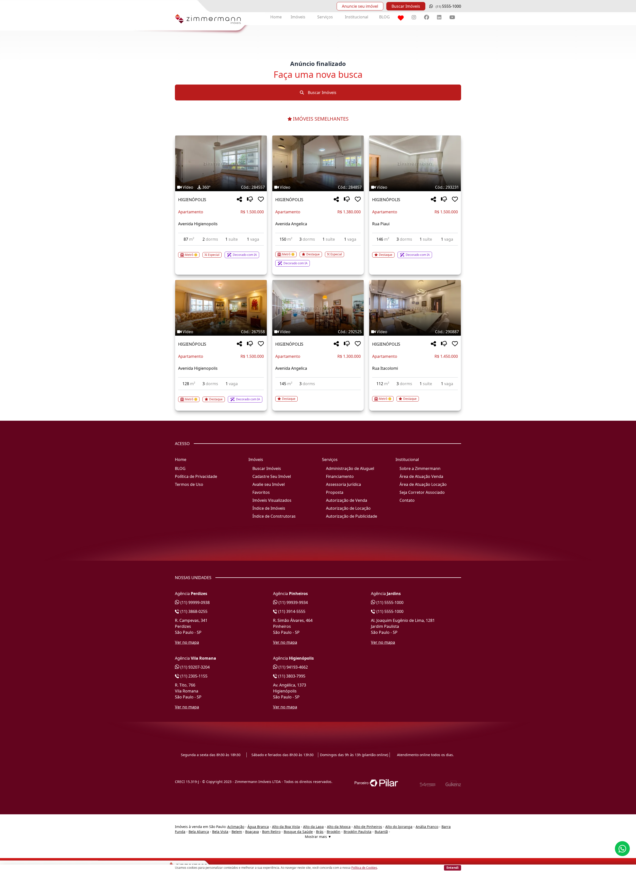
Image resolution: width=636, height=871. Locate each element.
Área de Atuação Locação (423, 484)
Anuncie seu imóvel (360, 6)
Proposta (334, 492)
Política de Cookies (364, 868)
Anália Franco (427, 826)
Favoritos (261, 492)
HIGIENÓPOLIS (192, 199)
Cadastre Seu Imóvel (271, 476)
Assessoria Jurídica (343, 484)
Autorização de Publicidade (351, 516)
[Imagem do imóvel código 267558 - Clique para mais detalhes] (221, 308)
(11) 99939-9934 (293, 602)
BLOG (384, 17)
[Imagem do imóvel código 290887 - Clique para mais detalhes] (415, 308)
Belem (237, 831)
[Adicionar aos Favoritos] (261, 199)
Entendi (452, 867)
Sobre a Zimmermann (419, 468)
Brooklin (333, 831)
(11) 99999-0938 (194, 602)
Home (276, 17)
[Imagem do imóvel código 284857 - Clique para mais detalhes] (318, 163)
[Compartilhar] (239, 199)
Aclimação (235, 826)
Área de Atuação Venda (421, 476)
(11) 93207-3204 (194, 667)
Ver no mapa (187, 642)
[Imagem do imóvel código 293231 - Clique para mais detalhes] (415, 163)
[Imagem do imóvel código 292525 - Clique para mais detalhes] (318, 308)
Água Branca (258, 826)
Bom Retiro (271, 831)
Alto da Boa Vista (286, 826)
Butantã (381, 831)
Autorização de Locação (348, 508)
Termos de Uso (189, 484)
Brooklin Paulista (357, 831)
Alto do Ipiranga (398, 826)
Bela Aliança (199, 831)
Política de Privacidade (196, 476)
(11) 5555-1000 (389, 602)
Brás (319, 831)
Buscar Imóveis (406, 6)
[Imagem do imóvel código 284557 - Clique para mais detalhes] (221, 163)
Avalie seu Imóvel (268, 484)
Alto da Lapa (313, 826)
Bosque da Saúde (298, 831)
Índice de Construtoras (274, 516)
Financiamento (340, 476)
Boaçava (252, 831)
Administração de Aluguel (350, 468)
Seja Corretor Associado (422, 492)
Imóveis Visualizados (271, 500)
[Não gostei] (250, 199)
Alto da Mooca (339, 826)
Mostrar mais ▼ (318, 836)
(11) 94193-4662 (293, 667)
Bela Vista (220, 831)
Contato (407, 500)
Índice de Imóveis (268, 508)
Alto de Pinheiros (368, 826)
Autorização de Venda (346, 500)
